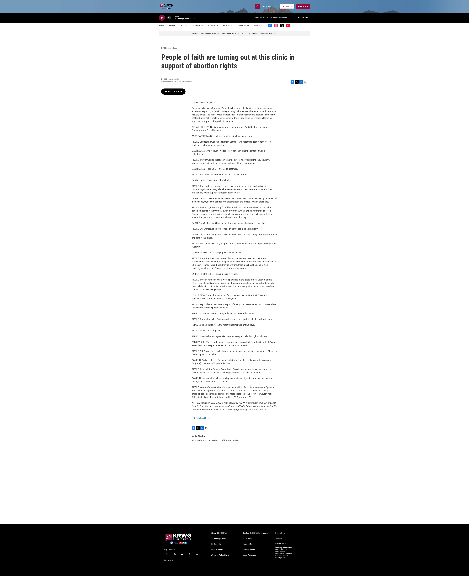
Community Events (218, 539)
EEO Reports (280, 552)
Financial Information (283, 554)
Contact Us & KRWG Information (255, 533)
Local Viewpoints (249, 555)
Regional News (249, 544)
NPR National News (169, 48)
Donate (304, 6)
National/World (249, 549)
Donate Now (280, 533)
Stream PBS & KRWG (219, 533)
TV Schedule (216, 544)
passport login (269, 6)
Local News (247, 539)
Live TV (288, 6)
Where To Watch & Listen (220, 555)
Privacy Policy (280, 558)
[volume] (169, 18)
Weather (278, 539)
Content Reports (281, 556)
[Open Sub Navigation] (166, 25)
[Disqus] (234, 491)
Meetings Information (283, 548)
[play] (162, 17)
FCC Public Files (281, 550)
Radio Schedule (217, 549)
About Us (227, 25)
